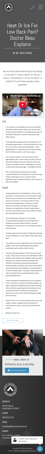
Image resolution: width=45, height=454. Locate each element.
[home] (8, 7)
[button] (40, 7)
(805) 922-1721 (8, 417)
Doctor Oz (16, 313)
